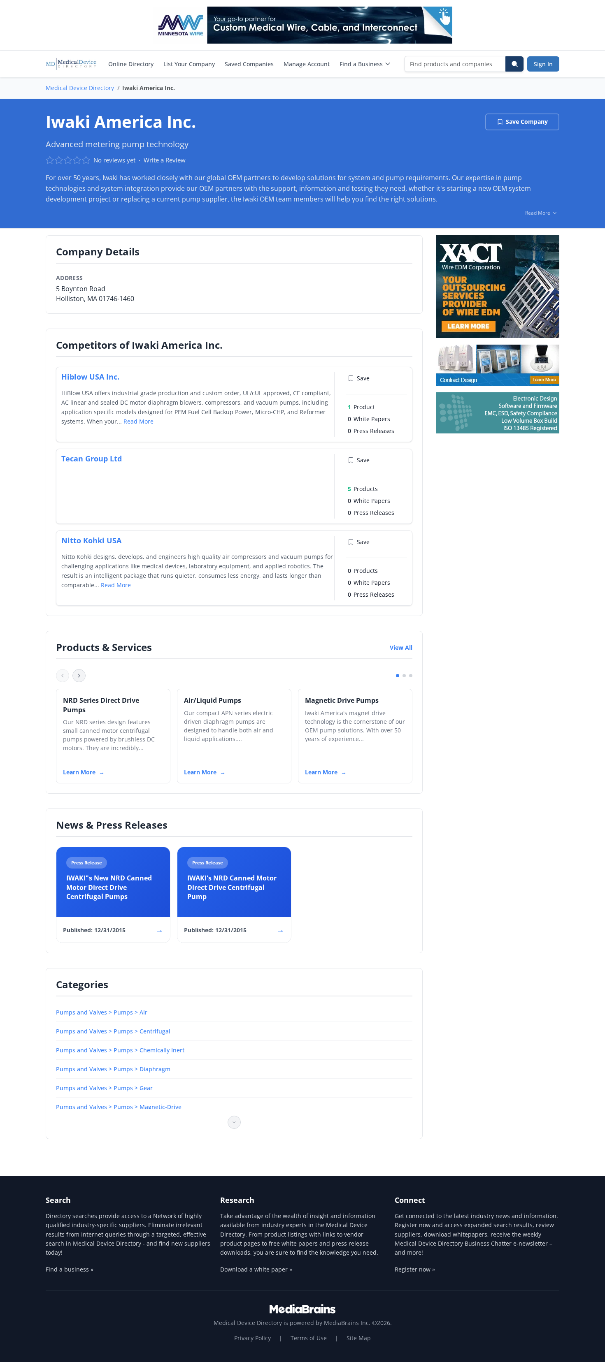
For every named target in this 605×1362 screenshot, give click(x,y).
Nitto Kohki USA (91, 540)
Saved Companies (249, 64)
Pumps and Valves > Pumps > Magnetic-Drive (119, 1107)
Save (363, 378)
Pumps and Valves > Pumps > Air (101, 1012)
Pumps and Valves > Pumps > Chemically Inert (120, 1050)
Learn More (79, 772)
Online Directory (131, 64)
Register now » (415, 1269)
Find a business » (69, 1269)
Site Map (359, 1338)
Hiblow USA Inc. (90, 377)
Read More (138, 421)
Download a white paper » (256, 1269)
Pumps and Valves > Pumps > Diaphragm (113, 1069)
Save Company (527, 121)
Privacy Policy (252, 1338)
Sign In (543, 64)
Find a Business (361, 64)
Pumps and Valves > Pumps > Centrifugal (113, 1031)
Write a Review (165, 160)
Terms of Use (309, 1338)
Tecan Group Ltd (91, 458)
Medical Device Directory (80, 88)
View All (401, 647)
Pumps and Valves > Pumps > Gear (104, 1088)
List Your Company (189, 64)
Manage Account (307, 64)
